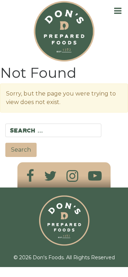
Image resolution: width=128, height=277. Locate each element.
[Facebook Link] (30, 176)
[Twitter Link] (50, 176)
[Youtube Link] (95, 176)
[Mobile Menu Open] (118, 10)
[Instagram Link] (72, 176)
